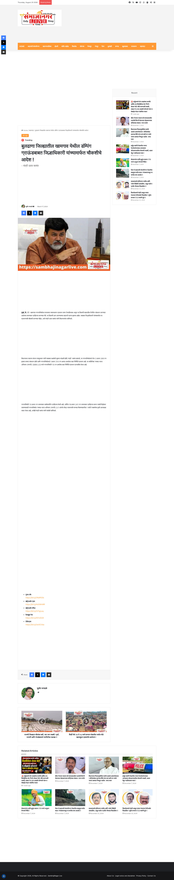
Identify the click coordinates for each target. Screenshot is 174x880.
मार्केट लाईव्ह (65, 46)
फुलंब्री (110, 46)
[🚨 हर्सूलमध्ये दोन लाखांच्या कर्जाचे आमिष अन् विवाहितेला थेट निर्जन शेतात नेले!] (122, 104)
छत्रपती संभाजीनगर (33, 46)
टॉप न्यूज (25, 135)
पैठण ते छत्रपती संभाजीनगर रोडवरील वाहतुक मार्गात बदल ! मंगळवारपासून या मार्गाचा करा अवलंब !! (141, 172)
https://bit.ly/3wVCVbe (35, 624)
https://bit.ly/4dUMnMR (35, 604)
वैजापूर (89, 46)
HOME (22, 46)
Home (25, 130)
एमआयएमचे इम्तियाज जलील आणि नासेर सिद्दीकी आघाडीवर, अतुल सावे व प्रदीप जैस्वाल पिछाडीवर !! (141, 183)
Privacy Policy (141, 876)
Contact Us (151, 876)
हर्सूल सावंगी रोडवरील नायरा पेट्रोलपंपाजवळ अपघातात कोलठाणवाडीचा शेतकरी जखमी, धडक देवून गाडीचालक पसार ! (136, 778)
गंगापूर (96, 46)
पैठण (103, 46)
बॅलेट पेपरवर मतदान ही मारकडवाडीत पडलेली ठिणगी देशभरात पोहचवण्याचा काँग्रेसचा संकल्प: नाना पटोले (141, 120)
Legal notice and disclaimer (125, 876)
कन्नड (117, 46)
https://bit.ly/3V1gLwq (35, 611)
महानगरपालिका (47, 46)
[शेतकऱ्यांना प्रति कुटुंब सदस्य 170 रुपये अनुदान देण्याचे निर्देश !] (122, 162)
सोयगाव (82, 46)
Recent (134, 93)
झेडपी (56, 46)
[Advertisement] (110, 23)
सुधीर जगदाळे (29, 206)
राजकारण (134, 46)
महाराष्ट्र (142, 46)
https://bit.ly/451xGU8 (35, 618)
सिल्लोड (74, 46)
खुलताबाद (125, 46)
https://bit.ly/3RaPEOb (35, 598)
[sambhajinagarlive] (40, 18)
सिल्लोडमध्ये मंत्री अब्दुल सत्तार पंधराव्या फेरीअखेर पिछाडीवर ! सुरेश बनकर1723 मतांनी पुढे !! (141, 195)
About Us (110, 876)
